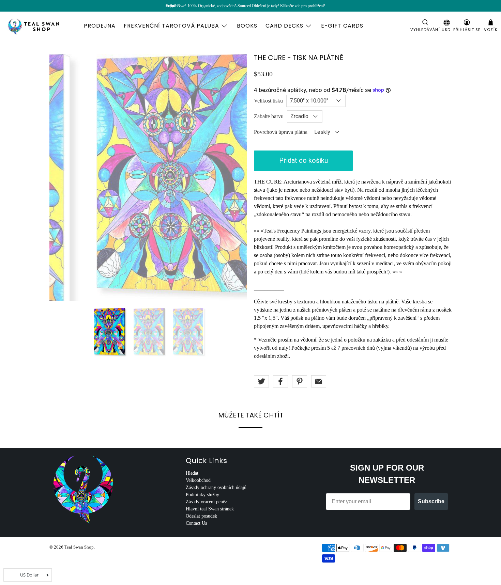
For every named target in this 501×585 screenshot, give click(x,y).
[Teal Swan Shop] (41, 26)
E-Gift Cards (342, 26)
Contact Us (196, 523)
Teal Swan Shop (79, 547)
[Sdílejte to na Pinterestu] (299, 381)
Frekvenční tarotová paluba (171, 26)
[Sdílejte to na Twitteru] (261, 381)
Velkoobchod (198, 480)
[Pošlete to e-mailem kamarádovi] (318, 381)
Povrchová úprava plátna (280, 132)
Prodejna (100, 26)
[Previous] (60, 177)
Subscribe (431, 501)
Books (247, 26)
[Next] (236, 177)
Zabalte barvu (269, 116)
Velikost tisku (268, 101)
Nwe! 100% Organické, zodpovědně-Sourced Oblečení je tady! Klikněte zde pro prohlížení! (251, 5)
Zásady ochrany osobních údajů (216, 487)
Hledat (192, 473)
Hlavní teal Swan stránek (210, 508)
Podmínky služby (202, 494)
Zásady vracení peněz (206, 501)
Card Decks (284, 26)
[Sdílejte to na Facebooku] (280, 381)
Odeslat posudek (201, 516)
